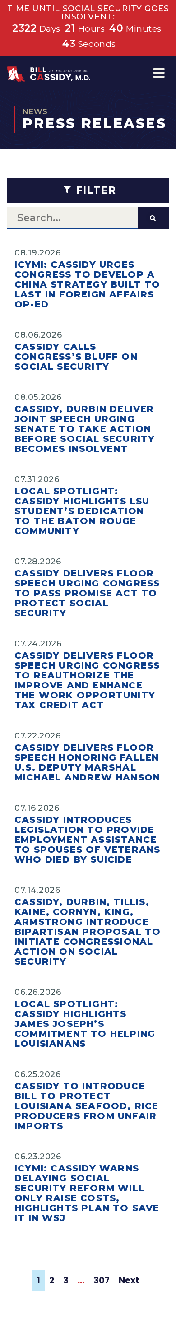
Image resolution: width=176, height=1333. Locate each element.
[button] (159, 73)
